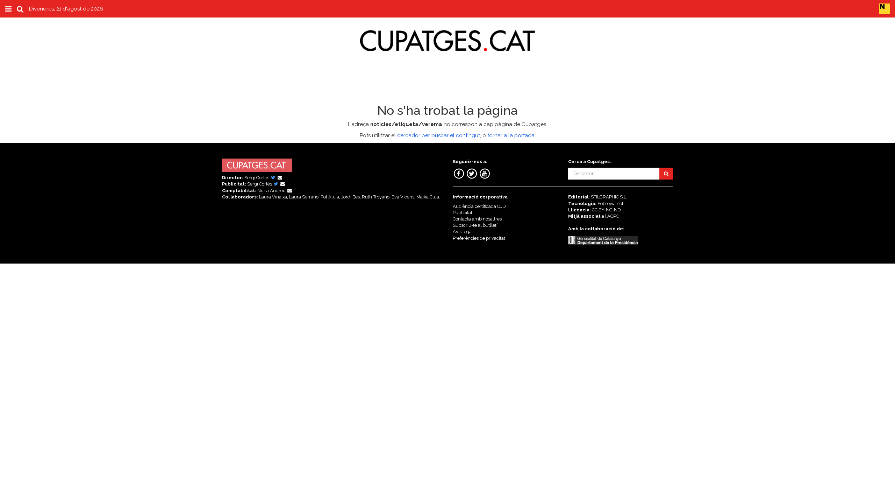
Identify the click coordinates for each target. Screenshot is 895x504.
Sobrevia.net (610, 203)
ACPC (613, 216)
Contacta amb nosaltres (477, 219)
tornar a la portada (511, 135)
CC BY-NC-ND (606, 209)
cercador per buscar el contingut (438, 135)
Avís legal (463, 231)
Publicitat (462, 212)
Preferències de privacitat (479, 238)
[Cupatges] (447, 34)
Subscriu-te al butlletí (475, 225)
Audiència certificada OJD (479, 206)
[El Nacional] (884, 8)
